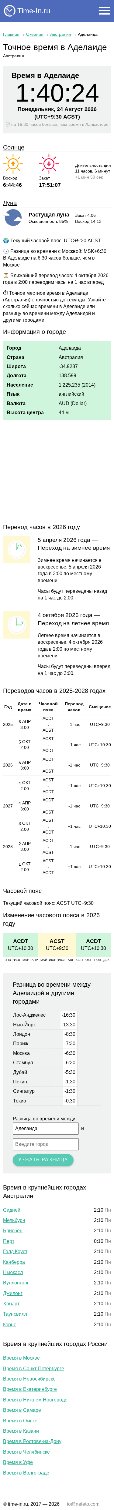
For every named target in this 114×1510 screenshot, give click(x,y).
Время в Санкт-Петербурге (33, 1368)
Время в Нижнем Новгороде (35, 1399)
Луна (10, 203)
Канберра (14, 1262)
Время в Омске (20, 1420)
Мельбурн (14, 1220)
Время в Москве (21, 1358)
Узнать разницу (43, 1159)
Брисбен (12, 1230)
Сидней (11, 1210)
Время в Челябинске (26, 1452)
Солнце (13, 147)
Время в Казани (21, 1431)
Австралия (60, 34)
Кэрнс (9, 1324)
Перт (8, 1241)
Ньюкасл (13, 1272)
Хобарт (11, 1303)
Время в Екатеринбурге (30, 1389)
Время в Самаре (22, 1410)
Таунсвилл (15, 1314)
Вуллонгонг (16, 1282)
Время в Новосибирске (29, 1378)
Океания (34, 34)
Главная (11, 34)
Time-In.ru (33, 11)
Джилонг (12, 1293)
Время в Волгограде (26, 1472)
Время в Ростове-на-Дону (32, 1441)
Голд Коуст (15, 1251)
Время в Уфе (18, 1462)
